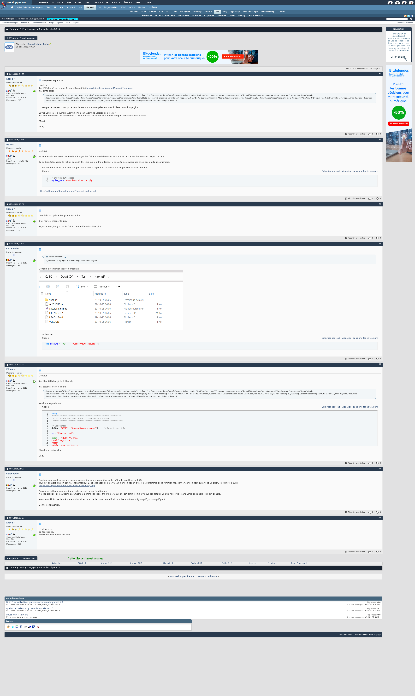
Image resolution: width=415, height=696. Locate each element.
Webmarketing (267, 12)
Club (148, 2)
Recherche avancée (405, 23)
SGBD (123, 7)
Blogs (77, 2)
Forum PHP (147, 15)
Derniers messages (10, 23)
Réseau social (38, 23)
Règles (76, 23)
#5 (380, 364)
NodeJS (208, 12)
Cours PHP (170, 15)
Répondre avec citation (356, 134)
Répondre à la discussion (21, 38)
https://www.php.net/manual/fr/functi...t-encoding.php (67, 485)
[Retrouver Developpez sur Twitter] (408, 16)
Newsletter (101, 2)
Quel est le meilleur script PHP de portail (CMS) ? (29, 608)
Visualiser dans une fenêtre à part (360, 171)
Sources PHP (183, 15)
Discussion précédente (182, 576)
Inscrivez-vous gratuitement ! (62, 19)
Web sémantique (250, 12)
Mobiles (141, 7)
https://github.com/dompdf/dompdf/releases (109, 88)
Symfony (241, 15)
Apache (152, 12)
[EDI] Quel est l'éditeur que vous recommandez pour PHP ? (34, 602)
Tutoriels (57, 2)
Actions (24, 23)
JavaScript (197, 12)
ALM (61, 7)
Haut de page (374, 635)
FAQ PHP (159, 15)
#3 (380, 204)
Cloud (48, 7)
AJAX (143, 12)
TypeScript (235, 12)
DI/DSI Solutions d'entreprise (30, 7)
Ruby (224, 12)
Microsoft (71, 7)
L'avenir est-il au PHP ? (17, 615)
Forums (43, 2)
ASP (161, 12)
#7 (380, 518)
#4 (380, 244)
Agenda (60, 23)
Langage (31, 29)
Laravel (232, 15)
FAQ (68, 2)
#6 (380, 469)
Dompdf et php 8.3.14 (38, 44)
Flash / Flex (185, 12)
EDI (99, 7)
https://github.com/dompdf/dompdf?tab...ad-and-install (67, 191)
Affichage (374, 69)
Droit (138, 2)
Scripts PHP (209, 15)
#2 (380, 139)
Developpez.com (361, 635)
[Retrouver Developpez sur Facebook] (412, 16)
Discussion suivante (206, 576)
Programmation (111, 7)
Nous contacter (346, 635)
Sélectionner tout (331, 171)
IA (55, 7)
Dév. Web (90, 7)
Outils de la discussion (356, 69)
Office (132, 7)
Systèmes (152, 7)
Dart (175, 12)
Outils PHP (221, 15)
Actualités (56, 563)
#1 (380, 74)
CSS (168, 12)
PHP (217, 12)
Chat (87, 2)
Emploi (116, 2)
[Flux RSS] (405, 16)
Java (80, 7)
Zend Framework (255, 15)
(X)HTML (282, 12)
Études (127, 2)
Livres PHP (196, 15)
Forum (12, 29)
